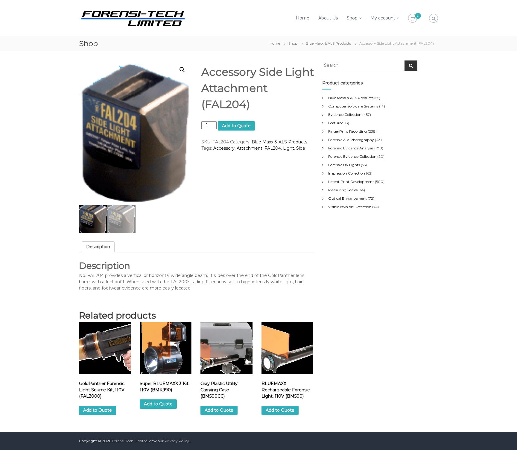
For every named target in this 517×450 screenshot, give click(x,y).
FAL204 (272, 148)
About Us (328, 18)
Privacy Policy (177, 441)
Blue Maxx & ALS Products (328, 43)
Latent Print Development (351, 181)
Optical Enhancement (347, 198)
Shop (352, 18)
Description (98, 246)
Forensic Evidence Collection (352, 156)
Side (300, 148)
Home (302, 18)
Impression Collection (346, 173)
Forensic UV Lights (344, 165)
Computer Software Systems (353, 106)
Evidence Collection (344, 114)
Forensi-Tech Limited (130, 441)
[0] (412, 18)
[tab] (98, 246)
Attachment (249, 148)
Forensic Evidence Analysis (350, 148)
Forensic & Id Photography (351, 139)
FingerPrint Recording (347, 131)
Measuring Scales (343, 190)
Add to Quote (236, 125)
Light (288, 148)
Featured (335, 123)
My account (382, 18)
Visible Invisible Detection (349, 206)
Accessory (224, 148)
